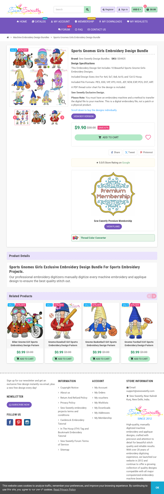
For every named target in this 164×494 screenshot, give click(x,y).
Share (115, 152)
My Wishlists (101, 402)
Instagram (27, 422)
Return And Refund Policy (73, 397)
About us (65, 392)
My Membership (103, 418)
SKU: (114, 58)
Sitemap (64, 449)
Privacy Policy (67, 402)
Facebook (10, 422)
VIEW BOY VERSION (84, 116)
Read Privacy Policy (64, 489)
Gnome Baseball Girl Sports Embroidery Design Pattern (63, 344)
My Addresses (102, 412)
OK (157, 487)
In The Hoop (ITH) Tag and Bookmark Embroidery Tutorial (73, 432)
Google (126, 162)
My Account (100, 387)
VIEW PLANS (113, 226)
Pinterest (146, 152)
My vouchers (101, 397)
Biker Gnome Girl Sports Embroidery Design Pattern (25, 344)
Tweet (130, 152)
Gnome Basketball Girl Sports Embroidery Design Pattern (101, 344)
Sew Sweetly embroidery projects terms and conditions (72, 411)
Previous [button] (149, 296)
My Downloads (102, 407)
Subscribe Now (20, 404)
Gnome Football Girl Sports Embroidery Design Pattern (139, 344)
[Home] (8, 37)
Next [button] (154, 296)
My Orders (99, 392)
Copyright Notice (69, 387)
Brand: (74, 58)
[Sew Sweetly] (25, 8)
